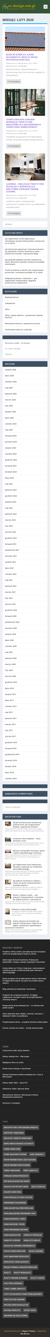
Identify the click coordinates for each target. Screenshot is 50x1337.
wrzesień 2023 (11, 472)
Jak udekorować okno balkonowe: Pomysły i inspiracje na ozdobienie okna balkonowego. (27, 866)
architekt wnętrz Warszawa (17, 1138)
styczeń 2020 (10, 676)
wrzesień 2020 (11, 628)
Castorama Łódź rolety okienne (16, 1050)
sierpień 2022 (10, 502)
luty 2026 (9, 406)
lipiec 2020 (9, 640)
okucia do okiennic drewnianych (19, 1246)
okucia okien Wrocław (14, 1251)
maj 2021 (9, 580)
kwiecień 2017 (11, 718)
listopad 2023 (10, 466)
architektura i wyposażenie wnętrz (21, 1127)
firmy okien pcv (30, 1170)
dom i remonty (37, 1154)
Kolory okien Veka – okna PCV (15, 1083)
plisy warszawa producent (16, 1256)
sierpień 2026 (10, 369)
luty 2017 (9, 730)
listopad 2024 (10, 436)
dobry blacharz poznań (15, 1154)
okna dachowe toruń (14, 1224)
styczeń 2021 (10, 604)
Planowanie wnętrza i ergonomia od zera (22, 323)
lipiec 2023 (9, 478)
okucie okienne (36, 1251)
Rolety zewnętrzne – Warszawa (16, 1056)
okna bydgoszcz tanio (14, 1219)
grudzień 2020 (11, 610)
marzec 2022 (10, 520)
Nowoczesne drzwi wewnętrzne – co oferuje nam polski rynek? (23, 1006)
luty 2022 (9, 526)
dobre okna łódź (12, 1149)
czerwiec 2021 (11, 574)
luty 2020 (9, 670)
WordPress (25, 1334)
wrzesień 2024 (11, 442)
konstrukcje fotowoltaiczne (18, 1197)
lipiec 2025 (9, 418)
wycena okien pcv (12, 1310)
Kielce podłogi (38, 1186)
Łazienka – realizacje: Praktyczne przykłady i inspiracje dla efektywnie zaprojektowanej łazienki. (25, 188)
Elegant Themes (28, 1331)
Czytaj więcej (14, 81)
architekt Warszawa (14, 1133)
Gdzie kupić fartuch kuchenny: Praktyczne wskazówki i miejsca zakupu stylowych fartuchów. (24, 961)
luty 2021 (9, 598)
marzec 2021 (10, 592)
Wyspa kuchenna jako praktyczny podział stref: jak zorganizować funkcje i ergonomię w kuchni (27, 824)
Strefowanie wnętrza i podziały (18, 329)
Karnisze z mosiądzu (11, 1103)
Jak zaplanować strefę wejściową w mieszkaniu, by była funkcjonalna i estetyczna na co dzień (25, 241)
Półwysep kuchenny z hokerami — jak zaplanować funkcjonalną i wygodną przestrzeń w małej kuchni (21, 280)
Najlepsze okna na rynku (13, 1062)
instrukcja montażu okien (16, 1181)
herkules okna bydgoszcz (16, 1176)
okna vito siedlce (32, 1240)
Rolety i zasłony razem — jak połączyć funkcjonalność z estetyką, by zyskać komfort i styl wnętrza (28, 897)
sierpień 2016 (10, 766)
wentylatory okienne (14, 1299)
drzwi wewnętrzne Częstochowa (20, 1159)
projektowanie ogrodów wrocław (20, 1267)
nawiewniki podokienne (15, 1203)
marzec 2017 (10, 724)
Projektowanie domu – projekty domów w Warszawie (25, 1022)
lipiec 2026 (9, 375)
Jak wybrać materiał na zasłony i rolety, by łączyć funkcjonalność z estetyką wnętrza (27, 883)
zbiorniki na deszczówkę (15, 1315)
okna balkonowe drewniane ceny (19, 1213)
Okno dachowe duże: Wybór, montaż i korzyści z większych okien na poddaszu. (23, 1014)
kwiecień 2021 (11, 586)
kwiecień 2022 (11, 514)
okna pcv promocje (33, 1235)
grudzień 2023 (11, 460)
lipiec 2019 (9, 688)
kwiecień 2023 (11, 490)
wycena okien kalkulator (16, 1305)
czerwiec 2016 (11, 778)
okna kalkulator (12, 1235)
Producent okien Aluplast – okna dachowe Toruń (26, 839)
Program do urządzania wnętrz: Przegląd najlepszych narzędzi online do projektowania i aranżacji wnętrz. (23, 997)
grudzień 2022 (11, 496)
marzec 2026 (10, 400)
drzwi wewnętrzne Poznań (17, 1165)
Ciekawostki (10, 303)
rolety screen (37, 1278)
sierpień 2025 (10, 412)
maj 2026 (9, 388)
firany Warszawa (12, 1170)
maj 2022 (9, 508)
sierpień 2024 (10, 448)
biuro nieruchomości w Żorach (18, 1143)
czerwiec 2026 (11, 381)
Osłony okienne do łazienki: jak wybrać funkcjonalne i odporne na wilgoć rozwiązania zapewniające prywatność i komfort (23, 924)
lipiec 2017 (9, 700)
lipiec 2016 (9, 772)
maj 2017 (9, 712)
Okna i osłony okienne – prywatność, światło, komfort (24, 316)
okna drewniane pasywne (16, 1229)
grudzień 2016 (11, 742)
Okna (7, 309)
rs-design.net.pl (21, 63)
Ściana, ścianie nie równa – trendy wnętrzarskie (23, 1028)
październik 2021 (12, 550)
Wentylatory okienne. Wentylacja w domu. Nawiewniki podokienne (21, 1096)
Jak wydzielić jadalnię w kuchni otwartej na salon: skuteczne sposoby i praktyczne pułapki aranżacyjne (25, 262)
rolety (7, 1272)
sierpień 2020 (10, 634)
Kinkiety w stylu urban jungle (24, 909)
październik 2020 (12, 622)
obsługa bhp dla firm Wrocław (18, 1208)
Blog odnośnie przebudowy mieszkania (19, 989)
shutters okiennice (13, 1283)
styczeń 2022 (10, 532)
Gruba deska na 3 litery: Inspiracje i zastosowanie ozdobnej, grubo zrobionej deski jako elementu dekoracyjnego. (24, 970)
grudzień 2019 (11, 682)
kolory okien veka (12, 1192)
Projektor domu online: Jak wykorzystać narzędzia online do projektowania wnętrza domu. (24, 952)
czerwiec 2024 (11, 454)
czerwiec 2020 (11, 646)
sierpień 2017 (10, 694)
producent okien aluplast (16, 1262)
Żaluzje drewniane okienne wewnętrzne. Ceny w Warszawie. (23, 1075)
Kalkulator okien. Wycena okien (16, 1089)
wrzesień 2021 (11, 556)
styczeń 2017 (10, 736)
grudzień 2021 (11, 538)
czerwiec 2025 (11, 424)
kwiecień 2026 (11, 394)
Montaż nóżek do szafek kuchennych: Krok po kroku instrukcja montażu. (22, 57)
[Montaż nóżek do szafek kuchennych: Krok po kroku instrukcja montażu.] (25, 39)
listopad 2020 (10, 616)
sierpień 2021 (10, 562)
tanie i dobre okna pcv (14, 1289)
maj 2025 (9, 430)
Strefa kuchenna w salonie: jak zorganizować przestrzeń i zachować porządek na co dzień (24, 271)
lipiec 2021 (9, 568)
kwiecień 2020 (11, 658)
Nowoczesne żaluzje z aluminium (17, 1068)
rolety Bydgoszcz (22, 1272)
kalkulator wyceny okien (16, 1186)
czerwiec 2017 (11, 706)
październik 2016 (12, 754)
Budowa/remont (11, 66)
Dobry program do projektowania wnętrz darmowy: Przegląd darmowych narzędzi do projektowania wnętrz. (25, 980)
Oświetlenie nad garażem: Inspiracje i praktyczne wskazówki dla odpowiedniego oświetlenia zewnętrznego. (23, 123)
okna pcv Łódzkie (12, 1240)
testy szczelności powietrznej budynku (23, 1294)
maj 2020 (9, 652)
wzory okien (30, 1310)
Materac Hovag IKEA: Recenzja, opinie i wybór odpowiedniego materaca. (29, 852)
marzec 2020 (10, 664)
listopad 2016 (10, 748)
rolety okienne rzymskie (15, 1278)
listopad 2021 (10, 544)
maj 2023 (9, 484)
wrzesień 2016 (11, 760)
